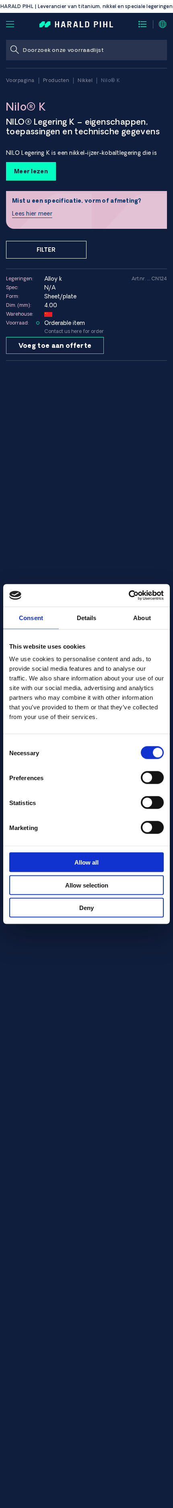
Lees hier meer (32, 213)
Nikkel (85, 80)
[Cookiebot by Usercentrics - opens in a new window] (128, 595)
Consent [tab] (31, 617)
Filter (46, 250)
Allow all (86, 862)
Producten (56, 80)
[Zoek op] (14, 50)
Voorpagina (20, 80)
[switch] (152, 777)
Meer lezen (31, 171)
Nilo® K (110, 80)
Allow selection (86, 884)
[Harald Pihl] (76, 23)
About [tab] (142, 617)
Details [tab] (87, 617)
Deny (86, 907)
